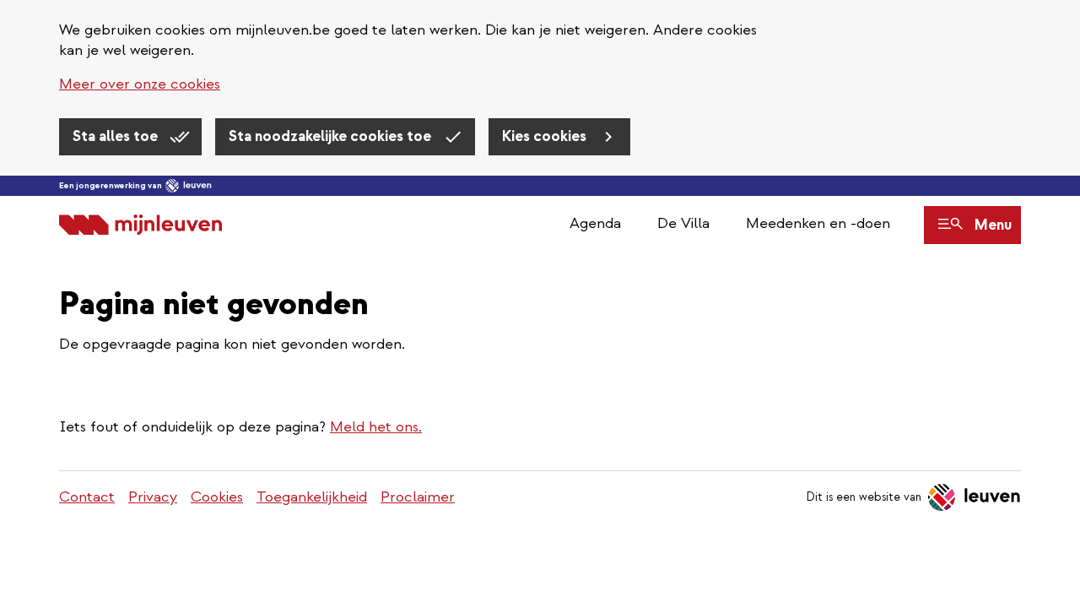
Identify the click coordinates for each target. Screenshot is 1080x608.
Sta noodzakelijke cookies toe (332, 136)
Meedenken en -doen (818, 223)
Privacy (152, 497)
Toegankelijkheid (311, 497)
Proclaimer (418, 497)
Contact (87, 497)
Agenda (595, 223)
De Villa (683, 223)
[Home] (140, 225)
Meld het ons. (376, 427)
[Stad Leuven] (188, 186)
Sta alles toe (117, 136)
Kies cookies (546, 136)
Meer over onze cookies (139, 84)
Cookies (217, 497)
